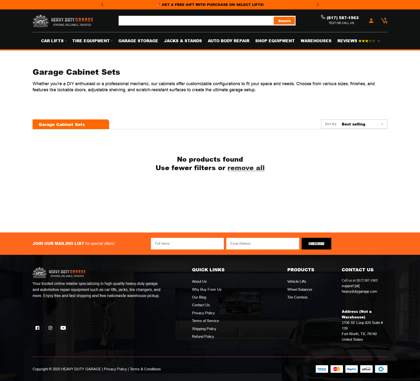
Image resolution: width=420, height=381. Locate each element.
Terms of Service (205, 321)
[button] (384, 20)
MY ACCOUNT (371, 21)
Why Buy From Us (207, 289)
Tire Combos (297, 297)
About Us (199, 281)
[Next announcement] (317, 4)
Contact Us (201, 305)
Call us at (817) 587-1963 (359, 285)
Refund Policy (203, 336)
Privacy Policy (203, 313)
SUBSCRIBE (316, 243)
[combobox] (207, 20)
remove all (246, 167)
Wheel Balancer (299, 289)
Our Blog (199, 297)
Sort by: (331, 124)
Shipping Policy (204, 329)
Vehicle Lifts (296, 281)
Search (284, 20)
